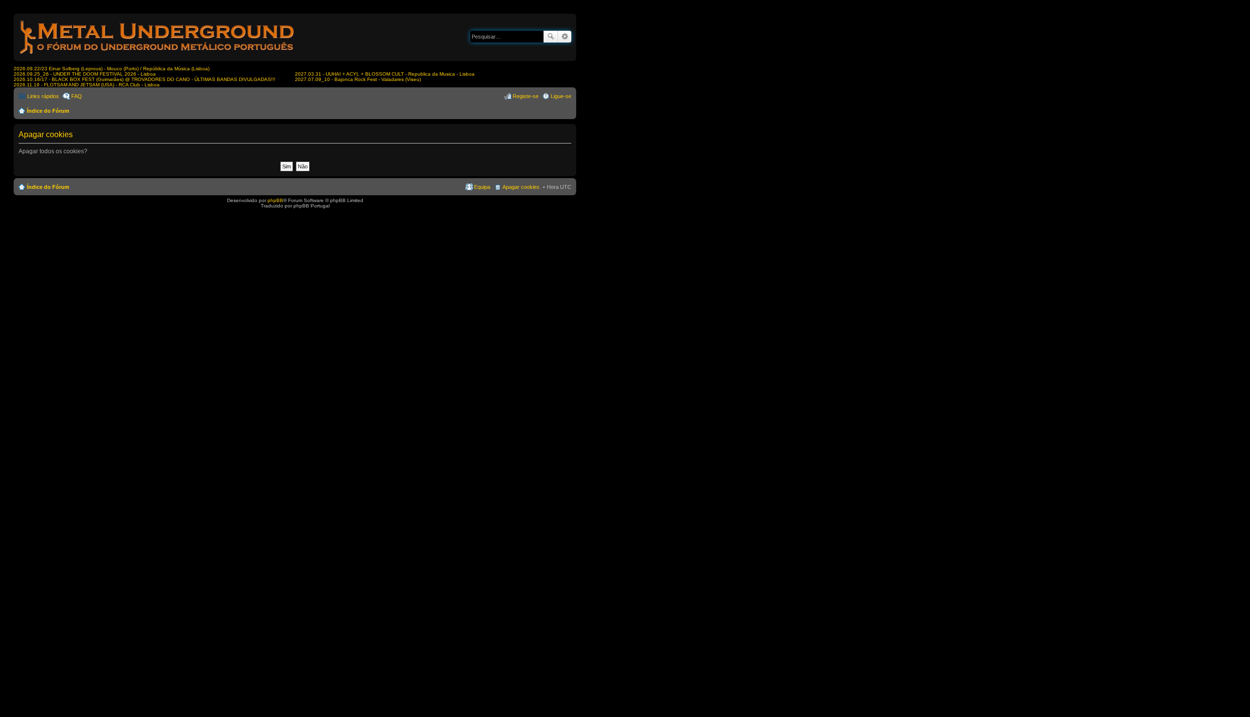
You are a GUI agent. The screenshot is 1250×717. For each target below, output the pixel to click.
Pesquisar (550, 36)
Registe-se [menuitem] (526, 96)
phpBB (275, 200)
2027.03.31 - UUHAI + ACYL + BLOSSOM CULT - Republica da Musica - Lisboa (385, 74)
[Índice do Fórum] (157, 56)
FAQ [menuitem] (76, 96)
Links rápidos (43, 96)
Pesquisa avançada (564, 36)
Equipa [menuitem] (482, 187)
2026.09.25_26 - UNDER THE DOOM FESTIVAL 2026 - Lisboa (85, 74)
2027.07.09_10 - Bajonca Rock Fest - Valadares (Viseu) (358, 79)
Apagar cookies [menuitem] (521, 187)
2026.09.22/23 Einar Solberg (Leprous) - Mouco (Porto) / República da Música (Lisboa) (111, 68)
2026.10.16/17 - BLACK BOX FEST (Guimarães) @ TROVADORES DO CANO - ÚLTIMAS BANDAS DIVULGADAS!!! (144, 79)
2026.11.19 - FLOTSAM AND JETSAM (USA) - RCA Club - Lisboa (87, 84)
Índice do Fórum (48, 111)
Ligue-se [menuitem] (561, 96)
